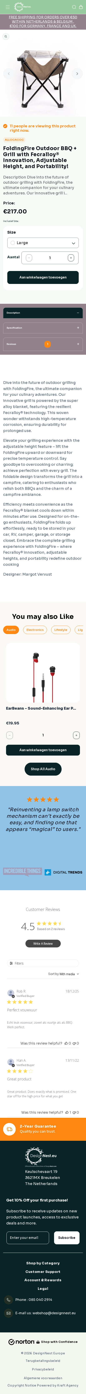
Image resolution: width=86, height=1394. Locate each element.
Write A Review (43, 944)
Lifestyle (60, 630)
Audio (11, 630)
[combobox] (63, 974)
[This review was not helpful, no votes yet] (74, 1043)
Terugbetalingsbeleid (43, 1361)
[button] (7, 7)
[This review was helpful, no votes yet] (66, 1043)
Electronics (35, 630)
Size (11, 232)
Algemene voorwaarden (43, 1378)
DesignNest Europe (49, 1353)
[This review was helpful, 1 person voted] (67, 1112)
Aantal (13, 257)
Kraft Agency (67, 1385)
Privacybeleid (43, 1369)
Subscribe (66, 1238)
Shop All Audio (43, 769)
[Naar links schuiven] (8, 73)
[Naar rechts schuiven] (77, 73)
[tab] (43, 313)
